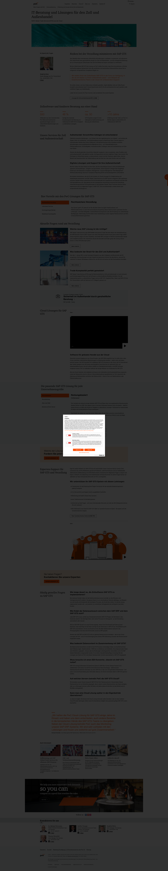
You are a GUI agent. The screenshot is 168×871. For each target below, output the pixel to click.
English (66, 416)
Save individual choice (84, 452)
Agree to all (78, 449)
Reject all (90, 449)
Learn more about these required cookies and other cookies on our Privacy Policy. (79, 430)
